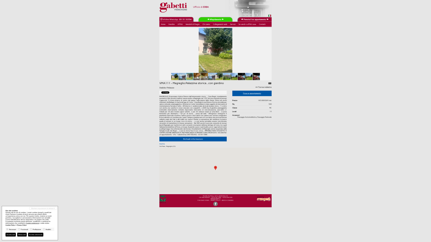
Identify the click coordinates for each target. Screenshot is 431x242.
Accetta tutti (11, 235)
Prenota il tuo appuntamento (255, 19)
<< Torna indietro (263, 87)
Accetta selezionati (35, 235)
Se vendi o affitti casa (247, 24)
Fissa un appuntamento (252, 93)
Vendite (171, 24)
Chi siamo (206, 24)
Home (163, 24)
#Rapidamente (215, 19)
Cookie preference (32, 223)
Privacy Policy (216, 200)
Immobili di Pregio (193, 24)
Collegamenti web (220, 24)
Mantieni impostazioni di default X (43, 208)
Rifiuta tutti (22, 235)
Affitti (180, 24)
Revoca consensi (227, 200)
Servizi (233, 24)
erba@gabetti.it (215, 199)
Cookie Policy (10, 225)
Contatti (262, 24)
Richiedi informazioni (193, 139)
